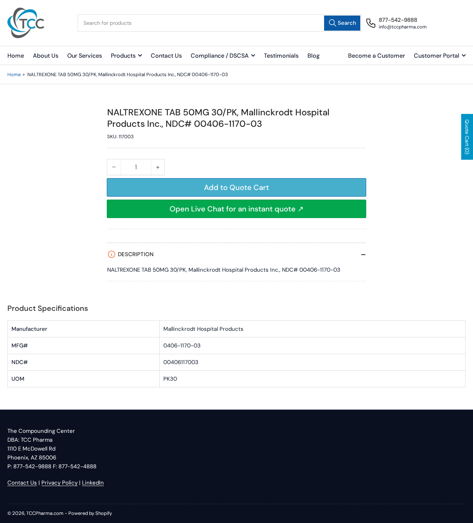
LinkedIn (93, 482)
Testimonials (281, 56)
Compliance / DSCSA (220, 56)
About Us (45, 56)
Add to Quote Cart (236, 187)
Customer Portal (436, 56)
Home (15, 56)
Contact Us (166, 56)
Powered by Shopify (90, 513)
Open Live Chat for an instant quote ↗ (237, 209)
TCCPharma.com (45, 513)
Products (123, 56)
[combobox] (220, 23)
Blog (313, 56)
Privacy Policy (59, 482)
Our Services (84, 56)
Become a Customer (376, 56)
